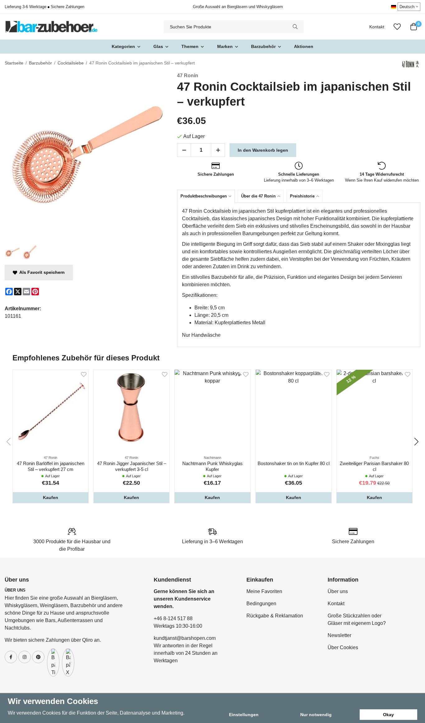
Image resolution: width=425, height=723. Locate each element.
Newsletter (339, 635)
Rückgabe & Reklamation (274, 615)
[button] (50, 497)
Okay (388, 714)
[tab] (207, 196)
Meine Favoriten (264, 591)
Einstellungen (244, 714)
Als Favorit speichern (41, 272)
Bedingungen (261, 603)
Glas (158, 46)
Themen (189, 46)
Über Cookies (343, 647)
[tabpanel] (298, 274)
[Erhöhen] (218, 150)
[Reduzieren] (184, 150)
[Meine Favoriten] (397, 27)
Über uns (338, 591)
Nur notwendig (316, 714)
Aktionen (303, 46)
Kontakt (376, 27)
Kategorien (123, 46)
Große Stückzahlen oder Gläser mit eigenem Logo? (357, 619)
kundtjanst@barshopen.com (185, 638)
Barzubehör (263, 46)
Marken (225, 46)
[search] (295, 26)
